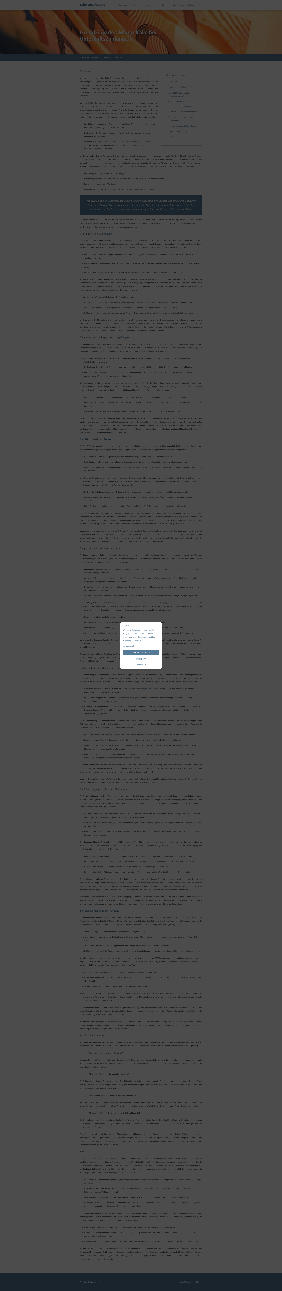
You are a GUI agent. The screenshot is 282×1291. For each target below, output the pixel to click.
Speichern (141, 659)
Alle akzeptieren (141, 652)
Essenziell (130, 646)
